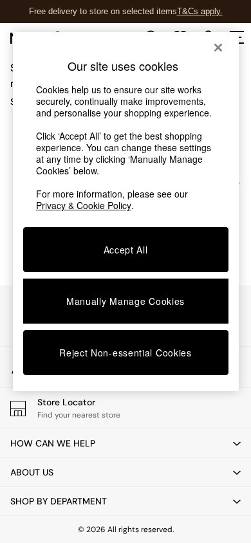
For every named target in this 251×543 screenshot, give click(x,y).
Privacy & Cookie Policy (83, 205)
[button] (125, 443)
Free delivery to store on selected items (103, 11)
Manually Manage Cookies (125, 301)
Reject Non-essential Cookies (125, 352)
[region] (126, 211)
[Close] (218, 47)
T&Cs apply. (200, 11)
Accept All (126, 249)
